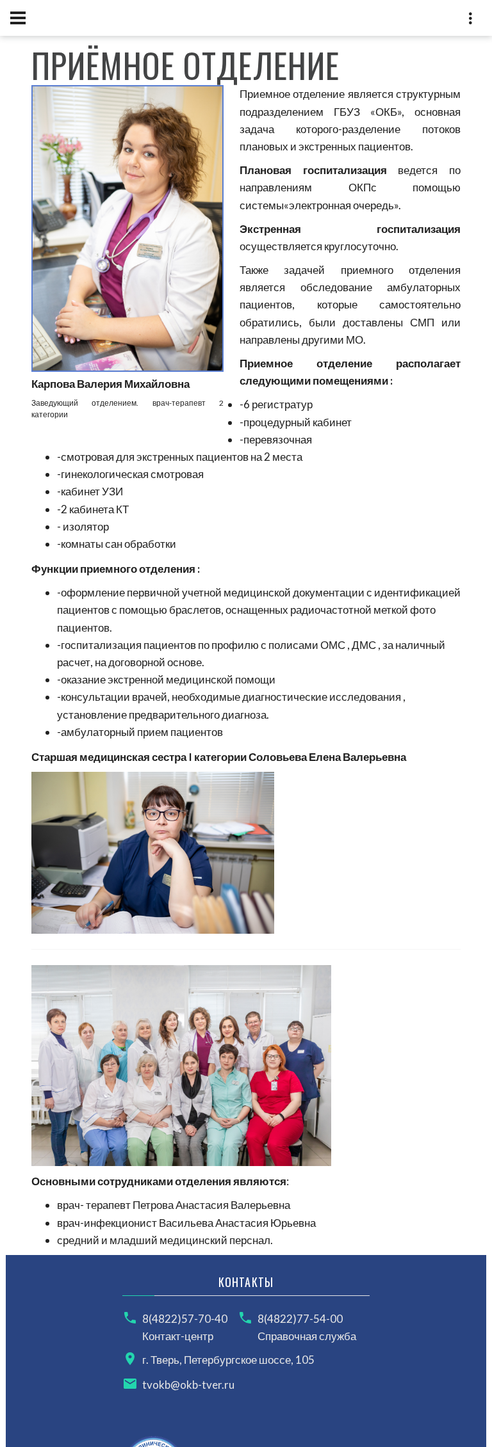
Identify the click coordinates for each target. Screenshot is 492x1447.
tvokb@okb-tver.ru (188, 1384)
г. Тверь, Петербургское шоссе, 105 (228, 1359)
